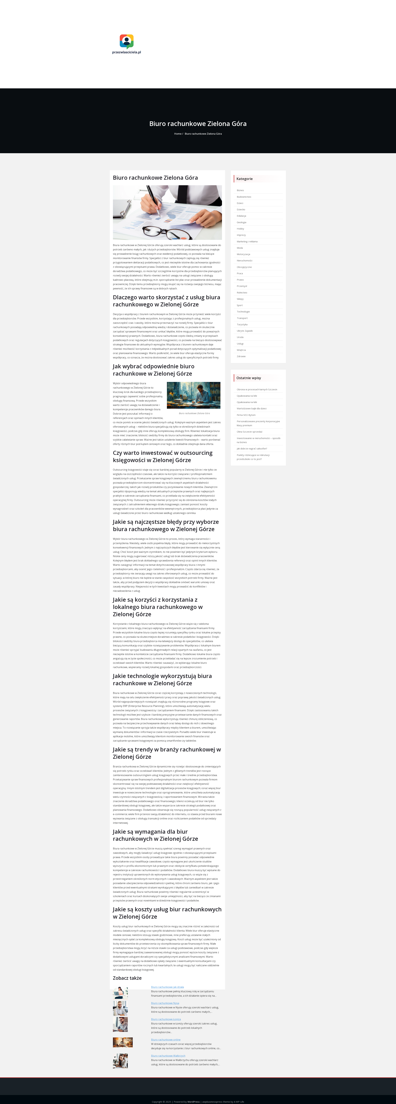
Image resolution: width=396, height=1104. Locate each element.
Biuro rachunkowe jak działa (167, 987)
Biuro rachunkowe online (166, 1039)
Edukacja (241, 215)
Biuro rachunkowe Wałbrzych (168, 1055)
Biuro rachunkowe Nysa (165, 1003)
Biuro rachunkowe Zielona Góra (203, 133)
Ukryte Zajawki (245, 330)
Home (177, 133)
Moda (240, 247)
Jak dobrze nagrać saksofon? (252, 448)
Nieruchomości (244, 260)
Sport (240, 305)
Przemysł (242, 286)
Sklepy (240, 298)
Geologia (241, 222)
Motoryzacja (243, 254)
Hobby (240, 228)
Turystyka (242, 324)
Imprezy (241, 234)
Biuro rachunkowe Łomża (166, 1019)
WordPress (193, 1101)
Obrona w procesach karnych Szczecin (257, 389)
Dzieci (240, 203)
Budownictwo (244, 196)
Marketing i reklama (247, 241)
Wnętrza (241, 349)
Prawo (240, 279)
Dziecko (241, 209)
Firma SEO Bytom (246, 414)
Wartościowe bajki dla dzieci (252, 408)
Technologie (243, 311)
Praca (240, 273)
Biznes (240, 190)
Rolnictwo (242, 292)
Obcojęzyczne (244, 266)
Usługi (240, 343)
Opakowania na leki (247, 395)
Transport (242, 318)
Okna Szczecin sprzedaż (249, 431)
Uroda (240, 337)
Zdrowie (241, 356)
